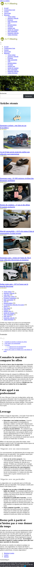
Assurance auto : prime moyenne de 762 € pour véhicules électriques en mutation (15, 259)
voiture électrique (12, 34)
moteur (6, 306)
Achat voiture (11, 16)
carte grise (6, 295)
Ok (25, 566)
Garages (6, 11)
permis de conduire (13, 30)
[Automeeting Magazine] (17, 4)
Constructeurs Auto (9, 10)
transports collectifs (13, 33)
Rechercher (3, 93)
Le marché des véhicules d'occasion (14, 305)
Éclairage (10, 20)
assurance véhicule (13, 18)
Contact (6, 555)
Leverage (7, 345)
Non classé (7, 308)
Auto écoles (7, 13)
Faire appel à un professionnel (12, 343)
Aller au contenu (5, 1)
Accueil (6, 8)
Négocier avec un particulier (16, 348)
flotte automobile (12, 21)
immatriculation (12, 25)
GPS (9, 23)
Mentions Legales (9, 553)
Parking (6, 309)
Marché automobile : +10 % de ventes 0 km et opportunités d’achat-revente (17, 232)
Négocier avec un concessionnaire (17, 346)
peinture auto (11, 28)
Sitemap (6, 556)
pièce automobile (12, 31)
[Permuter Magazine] (31, 53)
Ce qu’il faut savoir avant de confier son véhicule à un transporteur (15, 153)
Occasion (10, 26)
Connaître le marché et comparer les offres (16, 341)
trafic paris (7, 316)
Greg (7, 88)
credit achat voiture (9, 296)
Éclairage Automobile (10, 298)
